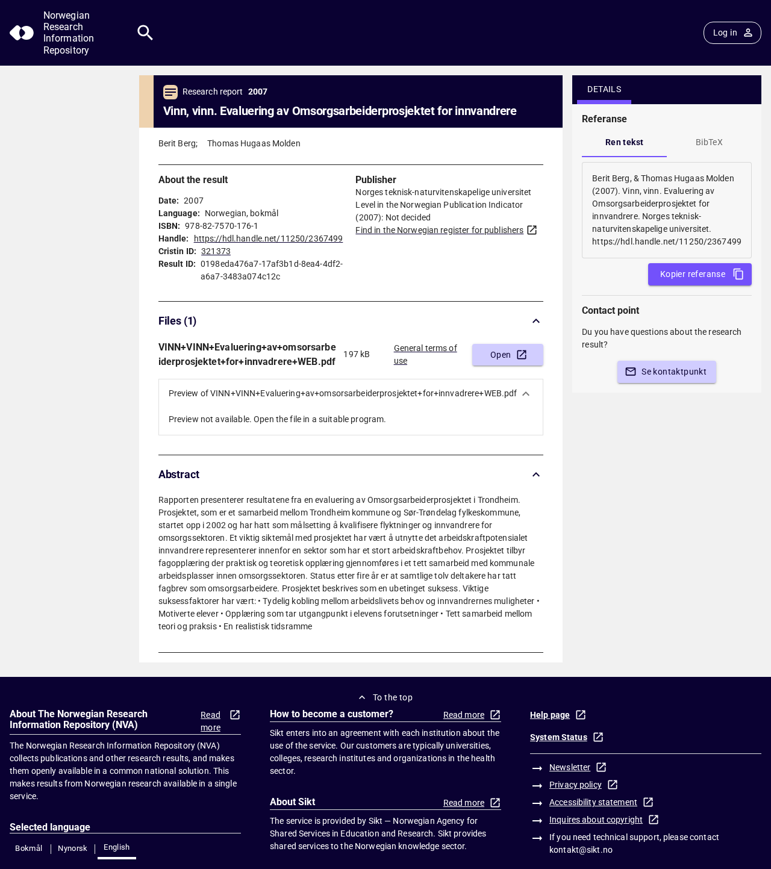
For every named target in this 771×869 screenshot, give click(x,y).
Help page (550, 715)
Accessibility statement (593, 802)
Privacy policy (575, 785)
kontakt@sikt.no (581, 850)
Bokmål (28, 848)
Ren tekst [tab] (624, 142)
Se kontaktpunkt (674, 371)
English (117, 847)
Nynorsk (73, 848)
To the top (393, 697)
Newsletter (569, 767)
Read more (210, 721)
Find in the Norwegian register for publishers (439, 230)
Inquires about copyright (596, 819)
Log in (725, 32)
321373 (216, 251)
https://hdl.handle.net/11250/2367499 (268, 238)
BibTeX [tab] (709, 142)
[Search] (145, 33)
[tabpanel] (667, 210)
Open (500, 355)
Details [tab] (604, 89)
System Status (558, 737)
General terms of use (425, 354)
